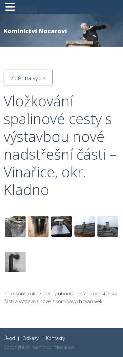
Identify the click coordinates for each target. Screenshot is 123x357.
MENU (26, 8)
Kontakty (55, 338)
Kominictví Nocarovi (35, 31)
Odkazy (30, 338)
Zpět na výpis (28, 78)
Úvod (9, 338)
